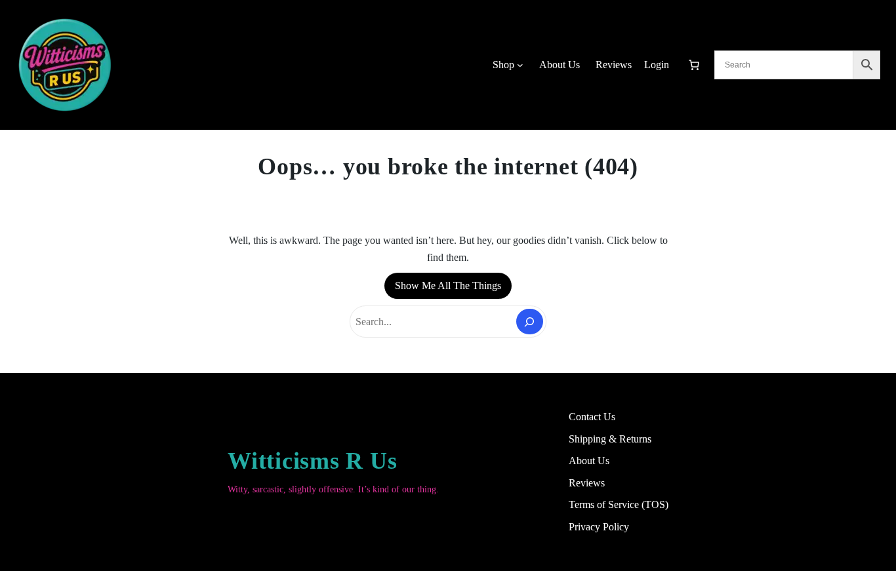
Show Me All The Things (448, 285)
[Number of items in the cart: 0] (694, 65)
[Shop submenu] (520, 65)
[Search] (529, 321)
